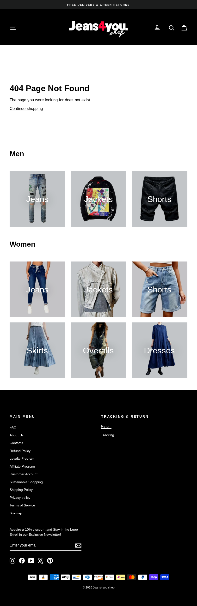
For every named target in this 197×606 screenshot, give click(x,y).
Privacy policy (20, 497)
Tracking (107, 435)
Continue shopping (26, 108)
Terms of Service (22, 505)
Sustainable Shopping (26, 482)
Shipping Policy (21, 490)
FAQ (13, 427)
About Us (17, 435)
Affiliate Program (22, 466)
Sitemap (16, 513)
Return (106, 426)
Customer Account (23, 474)
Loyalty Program (22, 458)
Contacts (16, 443)
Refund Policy (20, 451)
